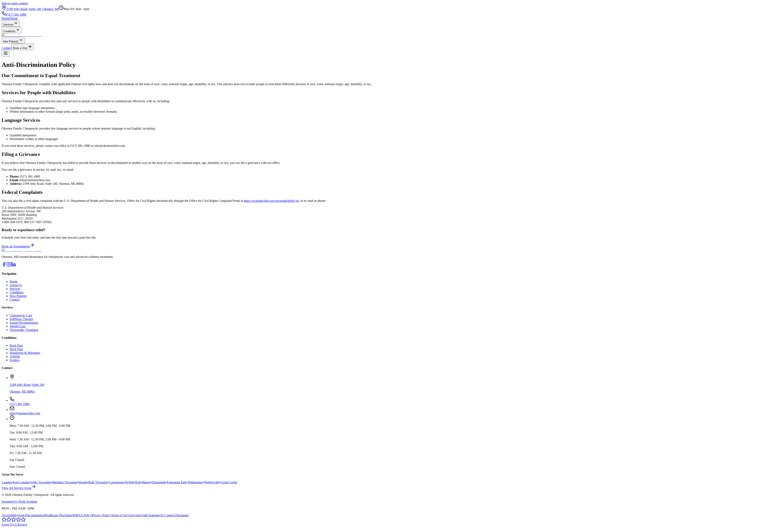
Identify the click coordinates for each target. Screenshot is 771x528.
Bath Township (98, 482)
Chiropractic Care (21, 315)
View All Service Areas (16, 488)
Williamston (195, 482)
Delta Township (41, 482)
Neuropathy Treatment (24, 330)
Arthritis (15, 356)
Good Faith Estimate (146, 515)
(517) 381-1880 (16, 14)
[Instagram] (8, 265)
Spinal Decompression (24, 322)
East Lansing (21, 482)
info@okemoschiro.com (25, 413)
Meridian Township (64, 482)
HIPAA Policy (82, 515)
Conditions (9, 31)
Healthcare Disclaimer (58, 515)
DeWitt (129, 482)
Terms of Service (122, 515)
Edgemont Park (177, 482)
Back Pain (16, 345)
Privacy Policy (101, 515)
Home (5, 18)
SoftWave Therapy (22, 319)
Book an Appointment (16, 246)
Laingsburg (116, 482)
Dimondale (159, 482)
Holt (138, 482)
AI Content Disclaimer (174, 515)
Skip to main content (15, 3)
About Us (16, 285)
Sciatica (14, 360)
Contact (6, 48)
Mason (146, 482)
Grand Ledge (228, 482)
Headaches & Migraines (25, 352)
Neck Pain (16, 349)
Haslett (82, 482)
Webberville (211, 482)
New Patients (11, 41)
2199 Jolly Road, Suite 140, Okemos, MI (32, 9)
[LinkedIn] (13, 265)
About (13, 18)
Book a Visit (20, 48)
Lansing (7, 482)
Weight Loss (17, 326)
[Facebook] (4, 265)
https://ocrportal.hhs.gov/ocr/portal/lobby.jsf (271, 200)
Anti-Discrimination (31, 515)
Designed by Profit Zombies (19, 501)
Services (8, 24)
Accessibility (10, 515)
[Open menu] (6, 53)
